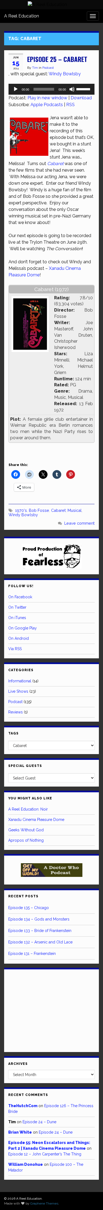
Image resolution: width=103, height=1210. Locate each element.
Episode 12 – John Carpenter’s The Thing (44, 1154)
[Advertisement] (51, 1010)
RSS (70, 104)
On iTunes (17, 618)
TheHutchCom (22, 1106)
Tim (35, 68)
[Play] (15, 89)
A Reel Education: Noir (28, 809)
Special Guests (25, 766)
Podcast (48, 68)
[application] (51, 89)
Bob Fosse (39, 510)
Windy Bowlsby (65, 73)
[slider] (84, 89)
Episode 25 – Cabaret (57, 59)
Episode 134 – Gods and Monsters (38, 919)
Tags (13, 733)
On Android (18, 638)
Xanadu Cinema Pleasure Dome (36, 819)
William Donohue (25, 1164)
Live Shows (18, 691)
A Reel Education (21, 16)
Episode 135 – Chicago (28, 908)
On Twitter (17, 607)
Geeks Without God (26, 830)
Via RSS (15, 649)
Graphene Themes (44, 1203)
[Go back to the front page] (47, 4)
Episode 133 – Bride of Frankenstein (39, 930)
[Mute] (72, 89)
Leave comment (79, 523)
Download (81, 97)
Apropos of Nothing (26, 840)
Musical (75, 510)
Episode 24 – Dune (39, 1122)
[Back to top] (91, 1198)
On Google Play (22, 628)
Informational (19, 681)
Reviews (15, 712)
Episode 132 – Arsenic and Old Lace (40, 942)
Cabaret (58, 510)
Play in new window (47, 97)
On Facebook (20, 597)
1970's (21, 510)
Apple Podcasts (46, 104)
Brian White (20, 1132)
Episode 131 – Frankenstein (32, 953)
